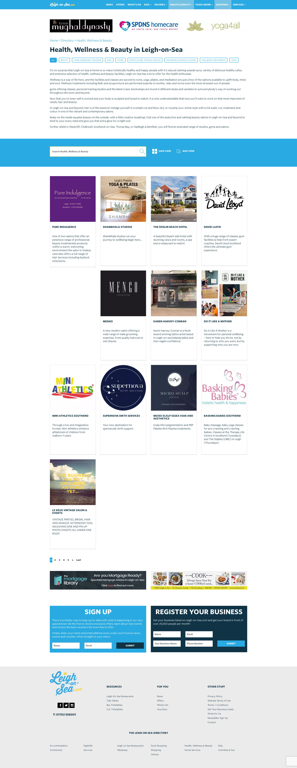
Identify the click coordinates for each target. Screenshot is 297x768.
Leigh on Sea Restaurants (130, 745)
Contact (212, 722)
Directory (67, 40)
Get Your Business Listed (220, 709)
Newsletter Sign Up (218, 718)
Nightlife (88, 745)
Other (120, 60)
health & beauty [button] (180, 4)
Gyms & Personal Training (87, 60)
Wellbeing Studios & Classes (181, 60)
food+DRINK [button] (203, 4)
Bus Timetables (115, 705)
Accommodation (59, 745)
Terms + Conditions (218, 705)
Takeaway (122, 750)
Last (78, 560)
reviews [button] (160, 4)
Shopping (156, 750)
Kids (220, 745)
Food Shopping (159, 745)
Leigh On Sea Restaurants (120, 696)
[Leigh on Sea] (73, 683)
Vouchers (162, 709)
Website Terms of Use (219, 700)
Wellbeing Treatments (214, 60)
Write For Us (214, 713)
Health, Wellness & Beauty (198, 745)
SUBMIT (130, 645)
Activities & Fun (226, 750)
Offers (120, 4)
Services (88, 750)
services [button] (238, 4)
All (53, 60)
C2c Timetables (115, 709)
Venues (155, 754)
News (109, 4)
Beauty (64, 60)
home (54, 40)
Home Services (192, 750)
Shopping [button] (222, 4)
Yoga (234, 60)
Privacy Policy (215, 696)
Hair (109, 60)
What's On (134, 4)
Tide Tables (112, 700)
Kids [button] (147, 4)
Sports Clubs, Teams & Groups (145, 60)
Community (56, 750)
